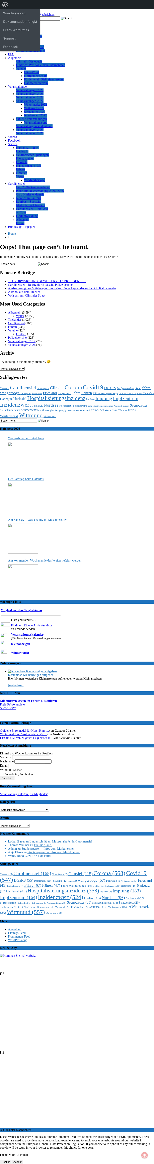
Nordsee (51, 405)
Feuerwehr (37, 393)
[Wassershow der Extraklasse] (23, 457)
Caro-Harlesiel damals (30, 194)
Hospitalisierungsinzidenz (56, 398)
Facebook (14, 140)
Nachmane (7, 761)
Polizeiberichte (17, 337)
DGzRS (21, 334)
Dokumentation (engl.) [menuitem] (20, 22)
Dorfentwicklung (27, 216)
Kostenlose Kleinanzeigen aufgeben (31, 675)
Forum (20, 223)
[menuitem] (5, 4)
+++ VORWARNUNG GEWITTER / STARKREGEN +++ (47, 281)
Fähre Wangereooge (105, 393)
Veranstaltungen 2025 (30, 90)
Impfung (103, 398)
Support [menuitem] (9, 38)
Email (3, 765)
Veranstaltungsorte (35, 122)
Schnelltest (93, 406)
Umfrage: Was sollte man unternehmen (40, 65)
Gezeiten (21, 173)
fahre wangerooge (86, 880)
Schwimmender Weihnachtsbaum (113, 406)
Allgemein (14, 58)
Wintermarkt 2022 (35, 104)
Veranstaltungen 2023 (30, 97)
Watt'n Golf (98, 410)
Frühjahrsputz (64, 393)
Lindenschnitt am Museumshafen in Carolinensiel (60, 841)
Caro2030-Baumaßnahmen (33, 187)
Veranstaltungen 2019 (21, 341)
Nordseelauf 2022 (35, 115)
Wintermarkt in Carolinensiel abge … (23, 734)
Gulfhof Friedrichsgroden (131, 393)
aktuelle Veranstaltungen (31, 119)
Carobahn (4, 388)
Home (12, 233)
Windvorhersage (34, 180)
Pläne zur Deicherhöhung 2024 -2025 (40, 191)
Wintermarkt (9, 416)
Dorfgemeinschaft (35, 75)
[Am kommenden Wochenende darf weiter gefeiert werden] (23, 579)
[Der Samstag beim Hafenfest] (23, 498)
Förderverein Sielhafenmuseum (44, 79)
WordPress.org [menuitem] (14, 13)
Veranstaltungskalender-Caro (34, 126)
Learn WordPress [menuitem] (16, 30)
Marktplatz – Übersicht (30, 205)
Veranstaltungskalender (27, 634)
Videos (12, 137)
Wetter (20, 176)
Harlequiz (22, 151)
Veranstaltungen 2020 (30, 133)
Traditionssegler (45, 410)
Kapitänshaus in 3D (28, 165)
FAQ (11, 54)
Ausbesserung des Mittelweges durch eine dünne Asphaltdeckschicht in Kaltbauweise (62, 288)
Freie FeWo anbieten (13, 704)
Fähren (20, 169)
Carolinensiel (16, 183)
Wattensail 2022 (34, 108)
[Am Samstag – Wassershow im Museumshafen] (23, 539)
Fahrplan (25, 393)
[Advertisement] (77, 1015)
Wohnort (5, 769)
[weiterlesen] (16, 685)
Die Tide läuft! (43, 845)
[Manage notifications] (144, 1155)
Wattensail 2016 (127, 410)
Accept (17, 1161)
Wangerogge (61, 410)
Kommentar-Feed (19, 936)
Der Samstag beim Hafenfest (26, 479)
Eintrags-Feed (17, 933)
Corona (73, 387)
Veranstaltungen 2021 (30, 129)
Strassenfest (28, 410)
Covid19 (93, 387)
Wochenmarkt (50, 416)
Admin (12, 848)
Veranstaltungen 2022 (30, 101)
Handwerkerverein (36, 83)
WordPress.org (17, 940)
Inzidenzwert (15, 404)
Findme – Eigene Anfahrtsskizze (31, 625)
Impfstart (90, 399)
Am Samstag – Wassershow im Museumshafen (37, 519)
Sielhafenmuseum (10, 410)
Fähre (76, 393)
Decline (6, 1161)
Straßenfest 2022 (34, 111)
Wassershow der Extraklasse (26, 438)
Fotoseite (21, 162)
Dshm (138, 388)
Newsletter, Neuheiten (18, 774)
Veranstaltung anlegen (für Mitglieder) (24, 794)
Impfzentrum (125, 398)
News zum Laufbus (28, 198)
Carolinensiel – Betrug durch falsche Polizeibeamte (40, 284)
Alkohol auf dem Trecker (24, 292)
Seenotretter (138, 405)
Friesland (50, 393)
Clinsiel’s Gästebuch (29, 61)
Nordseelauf (65, 405)
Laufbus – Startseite (28, 201)
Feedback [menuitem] (10, 47)
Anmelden (14, 929)
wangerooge (73, 410)
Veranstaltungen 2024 (30, 93)
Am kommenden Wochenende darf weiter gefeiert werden (44, 560)
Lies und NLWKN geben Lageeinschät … (27, 737)
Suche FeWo (8, 708)
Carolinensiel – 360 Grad (32, 208)
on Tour (21, 212)
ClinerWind (31, 72)
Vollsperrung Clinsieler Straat (26, 295)
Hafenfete (148, 393)
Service (12, 144)
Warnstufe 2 (86, 410)
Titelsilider (14, 319)
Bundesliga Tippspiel (21, 226)
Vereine (21, 68)
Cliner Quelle (43, 388)
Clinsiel (57, 387)
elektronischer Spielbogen (32, 155)
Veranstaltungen (18, 86)
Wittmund (31, 415)
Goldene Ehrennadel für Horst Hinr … (24, 730)
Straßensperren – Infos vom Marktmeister (47, 848)
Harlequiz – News (27, 147)
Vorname (5, 757)
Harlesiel (19, 399)
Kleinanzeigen (25, 158)
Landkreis (37, 405)
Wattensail (111, 410)
